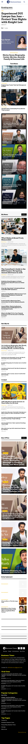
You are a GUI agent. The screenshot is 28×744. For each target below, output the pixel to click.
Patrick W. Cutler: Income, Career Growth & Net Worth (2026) (12, 185)
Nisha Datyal (5, 127)
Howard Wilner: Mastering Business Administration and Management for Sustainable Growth (11, 308)
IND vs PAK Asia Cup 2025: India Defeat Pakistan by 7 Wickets (13, 429)
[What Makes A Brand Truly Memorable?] (14, 226)
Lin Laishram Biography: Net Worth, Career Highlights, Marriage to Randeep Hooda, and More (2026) (13, 124)
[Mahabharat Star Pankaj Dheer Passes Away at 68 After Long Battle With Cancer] (23, 609)
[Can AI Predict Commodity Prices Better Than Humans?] (14, 97)
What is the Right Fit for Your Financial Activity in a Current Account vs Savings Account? (12, 314)
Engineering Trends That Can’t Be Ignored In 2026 (13, 85)
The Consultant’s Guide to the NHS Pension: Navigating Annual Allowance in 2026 (13, 271)
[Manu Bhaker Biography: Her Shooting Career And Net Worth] (14, 197)
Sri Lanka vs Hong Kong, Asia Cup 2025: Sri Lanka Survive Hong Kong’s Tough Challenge (13, 418)
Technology (4, 83)
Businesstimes (5, 657)
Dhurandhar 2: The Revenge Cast (9, 601)
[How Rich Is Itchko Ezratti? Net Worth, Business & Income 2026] (14, 166)
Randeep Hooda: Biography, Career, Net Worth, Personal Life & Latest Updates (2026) (13, 139)
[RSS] (24, 648)
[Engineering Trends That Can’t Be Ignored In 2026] (14, 74)
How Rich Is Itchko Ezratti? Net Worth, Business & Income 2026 (13, 170)
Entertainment (14, 52)
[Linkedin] (21, 648)
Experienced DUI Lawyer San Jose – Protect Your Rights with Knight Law (14, 18)
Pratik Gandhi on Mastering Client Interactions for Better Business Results (12, 301)
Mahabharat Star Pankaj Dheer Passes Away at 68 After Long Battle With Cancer (8, 610)
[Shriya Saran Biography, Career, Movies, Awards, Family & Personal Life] (14, 41)
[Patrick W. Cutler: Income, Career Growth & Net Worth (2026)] (14, 181)
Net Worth (5, 453)
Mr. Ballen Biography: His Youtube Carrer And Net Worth (12, 155)
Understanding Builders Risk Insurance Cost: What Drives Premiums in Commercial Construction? (13, 295)
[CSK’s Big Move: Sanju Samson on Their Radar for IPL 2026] (14, 391)
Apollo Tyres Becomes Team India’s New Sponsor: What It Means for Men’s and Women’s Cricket (13, 413)
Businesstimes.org (22, 732)
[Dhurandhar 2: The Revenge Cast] (23, 601)
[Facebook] (19, 648)
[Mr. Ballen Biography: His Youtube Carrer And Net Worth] (14, 151)
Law (2, 10)
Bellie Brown (4, 242)
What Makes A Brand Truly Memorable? (12, 239)
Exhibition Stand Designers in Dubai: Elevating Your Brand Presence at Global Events (12, 283)
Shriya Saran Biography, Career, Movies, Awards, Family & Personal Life (14, 57)
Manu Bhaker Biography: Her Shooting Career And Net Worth (13, 200)
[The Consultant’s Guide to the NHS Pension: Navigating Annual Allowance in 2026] (14, 257)
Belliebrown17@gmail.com (15, 667)
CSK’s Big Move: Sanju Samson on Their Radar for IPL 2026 (12, 402)
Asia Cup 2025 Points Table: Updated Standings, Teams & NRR (13, 423)
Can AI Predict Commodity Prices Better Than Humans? (13, 109)
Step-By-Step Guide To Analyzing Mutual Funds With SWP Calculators (13, 289)
